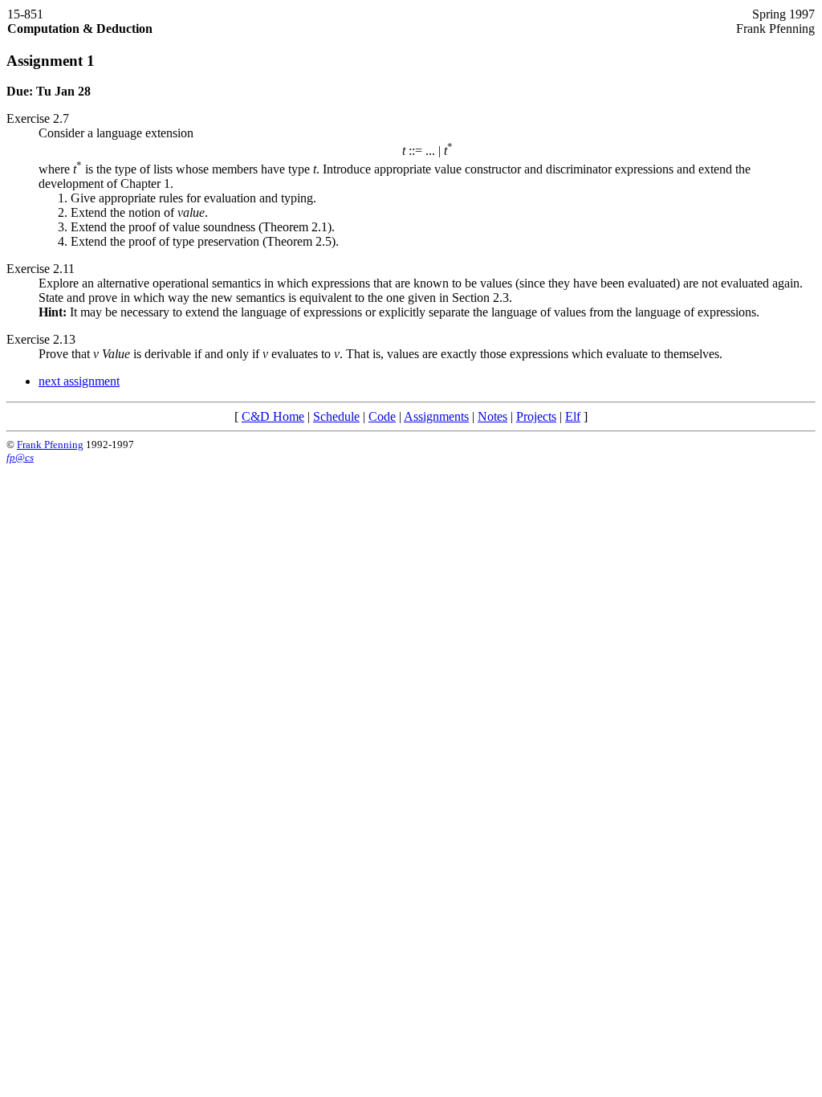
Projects (536, 416)
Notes (492, 416)
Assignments (436, 416)
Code (382, 416)
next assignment (79, 381)
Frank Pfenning (50, 444)
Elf (572, 416)
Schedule (336, 416)
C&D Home (273, 416)
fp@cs (20, 457)
